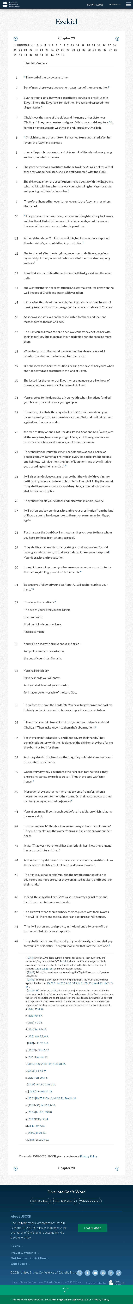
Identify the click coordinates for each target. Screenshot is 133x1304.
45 (46, 55)
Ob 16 (49, 1098)
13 (88, 44)
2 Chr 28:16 (59, 1063)
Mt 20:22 (58, 1098)
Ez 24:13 (43, 1139)
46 (52, 55)
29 (68, 49)
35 (99, 49)
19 (15, 49)
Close (65, 1288)
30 (73, 49)
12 (83, 44)
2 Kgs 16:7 (41, 1063)
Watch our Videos (89, 1201)
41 (25, 55)
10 (72, 44)
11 (77, 44)
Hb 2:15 (108, 983)
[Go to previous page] (17, 39)
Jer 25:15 (62, 983)
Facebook (87, 1273)
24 (41, 49)
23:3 (30, 1022)
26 (52, 49)
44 (41, 55)
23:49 (31, 1139)
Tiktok (118, 1273)
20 (20, 49)
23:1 (30, 1008)
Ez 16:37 (44, 1050)
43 (36, 55)
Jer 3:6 (38, 1029)
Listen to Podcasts (64, 1201)
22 (31, 49)
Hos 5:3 (39, 1036)
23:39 (31, 1119)
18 (114, 44)
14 (93, 44)
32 (83, 49)
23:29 (31, 1084)
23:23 (31, 972)
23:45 (31, 1132)
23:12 (31, 1063)
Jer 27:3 (40, 1125)
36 (105, 49)
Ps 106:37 (42, 1091)
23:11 (31, 1056)
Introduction (24, 44)
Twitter (80, 1273)
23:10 (32, 1050)
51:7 (74, 983)
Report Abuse (95, 4)
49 (37, 990)
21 (25, 49)
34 (94, 49)
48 (62, 55)
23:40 (31, 1125)
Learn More (92, 1228)
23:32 (32, 1105)
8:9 (46, 1036)
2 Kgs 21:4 (42, 1119)
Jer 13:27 (41, 1084)
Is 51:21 (82, 983)
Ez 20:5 (41, 1043)
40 (20, 55)
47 (57, 55)
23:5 (30, 1036)
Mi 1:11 (51, 1084)
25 (46, 49)
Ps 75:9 (51, 983)
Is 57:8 (39, 1070)
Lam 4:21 (98, 983)
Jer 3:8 (39, 1056)
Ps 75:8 (40, 1098)
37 (110, 49)
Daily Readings (40, 1201)
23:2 (30, 1015)
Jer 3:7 (38, 1015)
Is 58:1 (40, 1112)
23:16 (31, 1070)
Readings (115, 4)
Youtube (95, 1273)
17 (109, 44)
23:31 (31, 979)
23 (90, 983)
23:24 (31, 1077)
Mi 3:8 (48, 1112)
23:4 (30, 957)
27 (57, 49)
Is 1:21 (38, 1022)
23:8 (30, 1043)
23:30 (32, 1091)
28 (62, 49)
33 (89, 49)
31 (78, 49)
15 (98, 44)
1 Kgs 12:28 (41, 968)
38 (115, 49)
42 (31, 55)
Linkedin (103, 1273)
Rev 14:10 (70, 1098)
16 (104, 44)
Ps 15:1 (64, 961)
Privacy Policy (88, 1156)
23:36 (31, 990)
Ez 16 (41, 1008)
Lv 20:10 (40, 1132)
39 (15, 55)
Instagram (111, 1273)
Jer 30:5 (40, 1077)
